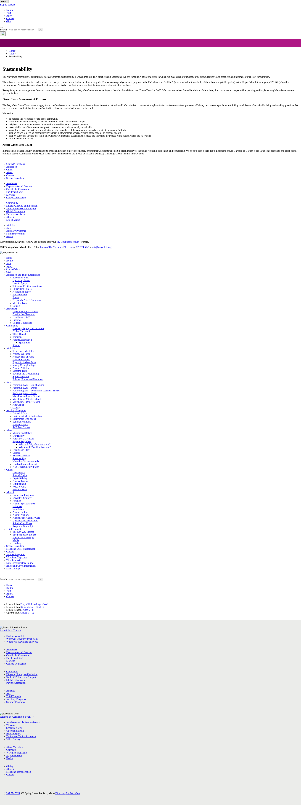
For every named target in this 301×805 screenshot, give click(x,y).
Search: (3, 29)
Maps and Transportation (18, 771)
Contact (10, 18)
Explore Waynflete (22, 441)
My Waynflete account (68, 241)
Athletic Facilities (21, 359)
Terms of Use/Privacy (50, 247)
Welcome (11, 725)
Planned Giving (20, 481)
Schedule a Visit (21, 277)
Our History (18, 435)
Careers (10, 175)
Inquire (9, 10)
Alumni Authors (21, 515)
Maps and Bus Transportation (20, 548)
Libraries (10, 194)
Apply (9, 15)
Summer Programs (15, 233)
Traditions (17, 337)
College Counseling (16, 197)
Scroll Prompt (13, 568)
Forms (16, 297)
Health (9, 236)
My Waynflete (73, 793)
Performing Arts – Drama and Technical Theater (36, 390)
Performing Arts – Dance (25, 387)
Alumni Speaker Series (24, 503)
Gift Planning (19, 483)
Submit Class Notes (22, 523)
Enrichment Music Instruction (27, 416)
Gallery (16, 407)
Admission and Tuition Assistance (23, 274)
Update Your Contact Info (25, 520)
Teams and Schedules (23, 351)
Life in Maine (13, 219)
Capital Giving (20, 478)
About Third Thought (23, 537)
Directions (68, 247)
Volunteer (17, 506)
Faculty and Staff (14, 192)
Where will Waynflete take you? (35, 447)
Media (16, 540)
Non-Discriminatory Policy (26, 467)
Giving (9, 169)
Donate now (19, 472)
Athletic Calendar (21, 354)
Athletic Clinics (20, 424)
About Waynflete (14, 747)
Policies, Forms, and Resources (28, 379)
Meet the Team (20, 303)
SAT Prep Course (21, 427)
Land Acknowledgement (25, 464)
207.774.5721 (83, 247)
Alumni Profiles (20, 512)
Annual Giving (20, 475)
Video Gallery (13, 739)
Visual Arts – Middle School (27, 399)
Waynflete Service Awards (26, 461)
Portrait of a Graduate (23, 438)
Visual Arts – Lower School (26, 396)
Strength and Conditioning (26, 373)
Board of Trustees (21, 455)
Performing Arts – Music (25, 393)
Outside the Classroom (17, 189)
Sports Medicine (21, 376)
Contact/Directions (15, 164)
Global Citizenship (15, 211)
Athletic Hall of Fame (23, 356)
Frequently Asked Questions (27, 300)
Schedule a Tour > (10, 630)
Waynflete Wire (14, 560)
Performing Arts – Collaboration (28, 385)
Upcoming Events (21, 280)
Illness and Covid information (21, 565)
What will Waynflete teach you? (34, 444)
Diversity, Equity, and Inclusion (21, 205)
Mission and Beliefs (22, 433)
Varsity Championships (24, 365)
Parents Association (16, 214)
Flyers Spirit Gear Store (24, 362)
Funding (17, 543)
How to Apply (20, 283)
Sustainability (19, 458)
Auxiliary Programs (16, 230)
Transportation (20, 294)
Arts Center (18, 404)
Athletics (10, 225)
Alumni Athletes (21, 368)
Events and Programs (23, 495)
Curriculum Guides (22, 289)
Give (8, 21)
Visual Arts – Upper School (26, 402)
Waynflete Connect (22, 498)
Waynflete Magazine (16, 557)
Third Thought (20, 334)
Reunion (17, 500)
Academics (11, 183)
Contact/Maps (13, 269)
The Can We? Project (23, 531)
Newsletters (18, 509)
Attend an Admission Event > (17, 716)
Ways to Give (19, 486)
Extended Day (20, 413)
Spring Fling (25, 342)
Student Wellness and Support (21, 208)
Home (12, 50)
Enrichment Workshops (24, 418)
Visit (8, 12)
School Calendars (15, 178)
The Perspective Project (24, 534)
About (12, 53)
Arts (8, 228)
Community (12, 203)
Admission (11, 166)
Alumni (10, 217)
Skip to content (7, 4)
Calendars (11, 749)
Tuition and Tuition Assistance (27, 286)
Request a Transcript (23, 526)
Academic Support (22, 291)
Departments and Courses (19, 186)
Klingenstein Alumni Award (26, 517)
